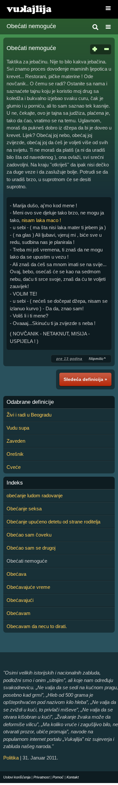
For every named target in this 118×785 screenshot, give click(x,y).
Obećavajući (20, 600)
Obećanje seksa (24, 508)
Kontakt (73, 777)
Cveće (14, 467)
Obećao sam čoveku (29, 535)
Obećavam (18, 613)
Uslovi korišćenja (16, 777)
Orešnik (15, 454)
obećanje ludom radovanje (35, 495)
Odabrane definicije (30, 402)
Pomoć (58, 777)
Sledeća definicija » (85, 379)
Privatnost (41, 777)
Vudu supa (18, 428)
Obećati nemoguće (31, 26)
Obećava (16, 574)
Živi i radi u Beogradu (29, 415)
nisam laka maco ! (41, 220)
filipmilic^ (97, 359)
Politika (11, 757)
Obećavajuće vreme (28, 587)
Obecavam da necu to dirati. (37, 626)
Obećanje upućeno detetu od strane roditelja (53, 521)
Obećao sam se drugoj (31, 548)
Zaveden (16, 441)
